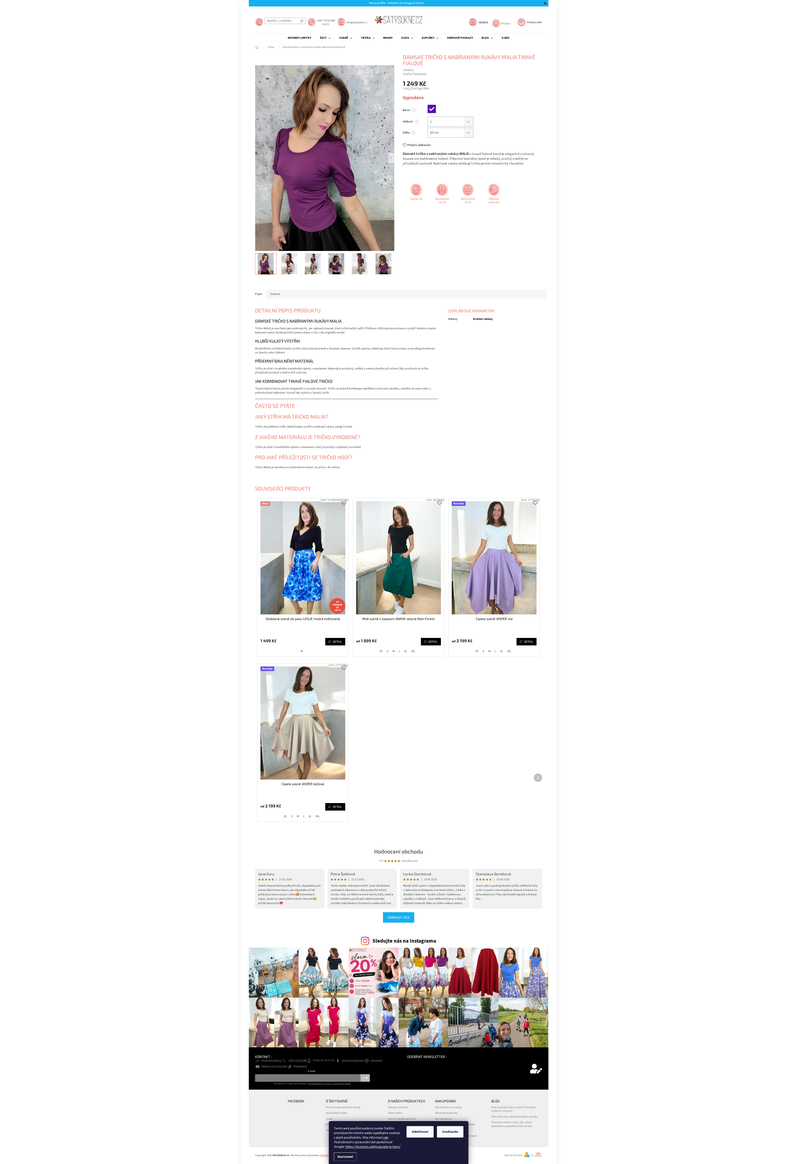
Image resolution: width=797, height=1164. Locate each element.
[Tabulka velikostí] (493, 195)
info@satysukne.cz (271, 1060)
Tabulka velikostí (398, 1107)
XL (405, 651)
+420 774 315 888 (297, 1060)
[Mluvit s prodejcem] (416, 195)
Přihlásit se (365, 1078)
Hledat (301, 21)
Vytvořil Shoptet (513, 1155)
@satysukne (300, 1066)
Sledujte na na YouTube (274, 1066)
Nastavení (345, 1156)
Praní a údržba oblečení (401, 1118)
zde (385, 1137)
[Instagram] (467, 195)
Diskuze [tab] (275, 294)
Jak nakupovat (443, 1118)
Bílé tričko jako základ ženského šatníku (514, 1116)
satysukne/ (376, 1060)
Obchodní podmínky (446, 1112)
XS (381, 651)
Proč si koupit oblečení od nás (343, 1107)
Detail (337, 641)
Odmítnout (420, 1131)
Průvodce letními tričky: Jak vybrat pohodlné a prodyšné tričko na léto (511, 1123)
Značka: (414, 74)
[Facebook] (441, 195)
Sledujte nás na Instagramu (404, 941)
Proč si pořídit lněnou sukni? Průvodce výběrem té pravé (513, 1108)
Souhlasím (450, 1131)
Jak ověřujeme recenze (448, 1107)
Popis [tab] (258, 294)
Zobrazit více (398, 917)
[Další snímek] (391, 158)
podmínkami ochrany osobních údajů (329, 1083)
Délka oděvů (395, 1112)
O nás (329, 1118)
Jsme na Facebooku (353, 1060)
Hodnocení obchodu (398, 851)
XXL (413, 651)
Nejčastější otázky (336, 1112)
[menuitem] (299, 38)
